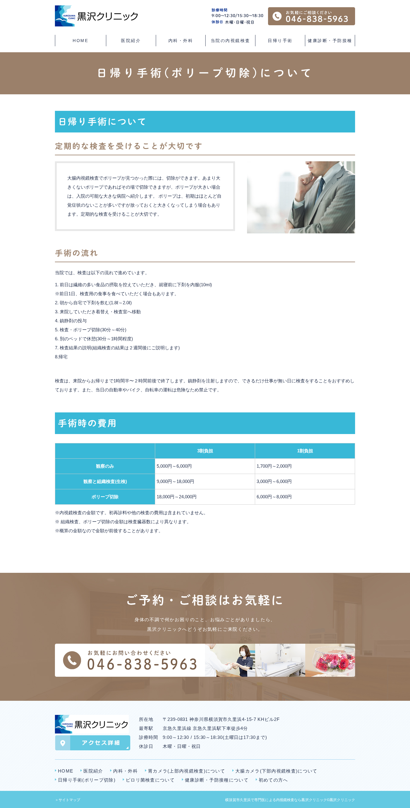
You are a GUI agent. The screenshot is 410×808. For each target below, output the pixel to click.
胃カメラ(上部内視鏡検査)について (186, 770)
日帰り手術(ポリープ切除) (87, 779)
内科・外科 (125, 770)
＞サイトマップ (67, 800)
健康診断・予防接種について (217, 779)
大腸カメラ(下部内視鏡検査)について (276, 770)
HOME (80, 40)
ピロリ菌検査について (150, 779)
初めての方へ (273, 779)
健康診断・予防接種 (330, 40)
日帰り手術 (280, 40)
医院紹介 (93, 770)
